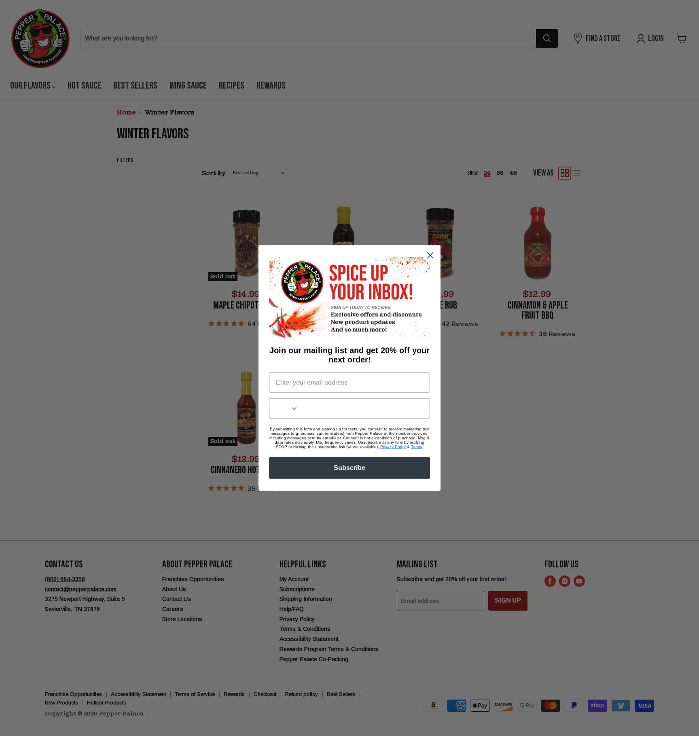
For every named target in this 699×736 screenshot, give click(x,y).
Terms (416, 446)
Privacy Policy (393, 446)
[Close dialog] (430, 255)
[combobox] (284, 408)
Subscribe (349, 467)
